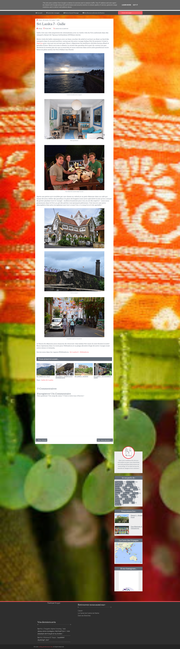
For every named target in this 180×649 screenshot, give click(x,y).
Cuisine (135, 493)
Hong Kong (119, 484)
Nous (124, 487)
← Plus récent (41, 440)
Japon (117, 487)
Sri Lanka (45, 20)
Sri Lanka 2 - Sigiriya (81, 376)
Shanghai (118, 499)
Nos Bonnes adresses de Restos (94, 13)
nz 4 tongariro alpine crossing (50, 629)
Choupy (40, 28)
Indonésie (118, 491)
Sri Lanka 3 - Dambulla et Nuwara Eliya (64, 377)
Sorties (129, 484)
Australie (118, 485)
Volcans (123, 495)
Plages (117, 493)
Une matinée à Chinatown (136, 527)
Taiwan (125, 503)
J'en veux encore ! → (104, 440)
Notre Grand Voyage (72, 13)
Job (133, 503)
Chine (117, 501)
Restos (117, 503)
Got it (135, 5)
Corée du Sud (127, 501)
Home (40, 20)
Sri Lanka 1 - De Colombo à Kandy (102, 377)
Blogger (57, 603)
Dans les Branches (84, 616)
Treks (135, 489)
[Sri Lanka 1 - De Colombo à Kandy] (103, 375)
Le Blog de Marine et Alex (45, 646)
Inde (116, 497)
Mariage (118, 504)
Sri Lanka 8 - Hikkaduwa (79, 352)
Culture (117, 489)
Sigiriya (40, 43)
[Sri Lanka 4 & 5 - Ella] (46, 375)
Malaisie (125, 497)
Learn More (126, 5)
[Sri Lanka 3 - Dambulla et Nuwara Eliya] (65, 375)
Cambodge (129, 485)
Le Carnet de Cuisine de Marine (88, 613)
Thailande (128, 499)
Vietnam (126, 493)
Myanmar (129, 491)
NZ (116, 495)
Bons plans (130, 482)
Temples (127, 489)
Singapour (118, 482)
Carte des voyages (53, 13)
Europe (132, 495)
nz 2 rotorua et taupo (48, 637)
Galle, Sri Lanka (47, 380)
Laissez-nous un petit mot (61, 28)
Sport (133, 497)
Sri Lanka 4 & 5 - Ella (43, 376)
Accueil (39, 13)
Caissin (80, 611)
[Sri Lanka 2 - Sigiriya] (84, 375)
